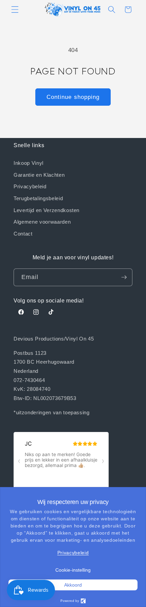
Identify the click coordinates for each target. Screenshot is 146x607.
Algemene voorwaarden (42, 221)
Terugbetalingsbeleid (38, 198)
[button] (15, 9)
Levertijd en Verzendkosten (46, 210)
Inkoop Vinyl (28, 163)
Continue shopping (73, 97)
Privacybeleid (30, 186)
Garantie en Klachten (39, 174)
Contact (23, 233)
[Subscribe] (124, 277)
